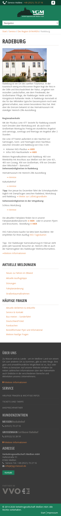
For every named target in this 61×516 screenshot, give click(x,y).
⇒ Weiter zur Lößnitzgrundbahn (32, 196)
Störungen (11, 283)
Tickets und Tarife (13, 401)
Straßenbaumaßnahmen (17, 293)
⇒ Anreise (11, 177)
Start (4, 31)
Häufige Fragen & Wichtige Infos (21, 395)
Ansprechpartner (12, 407)
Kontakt (8, 472)
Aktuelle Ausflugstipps (16, 278)
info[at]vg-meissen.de (15, 466)
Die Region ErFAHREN (28, 31)
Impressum (52, 512)
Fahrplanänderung (14, 288)
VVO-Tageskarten (38, 234)
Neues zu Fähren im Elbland (19, 273)
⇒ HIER (33, 152)
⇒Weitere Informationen (14, 253)
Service (12, 31)
